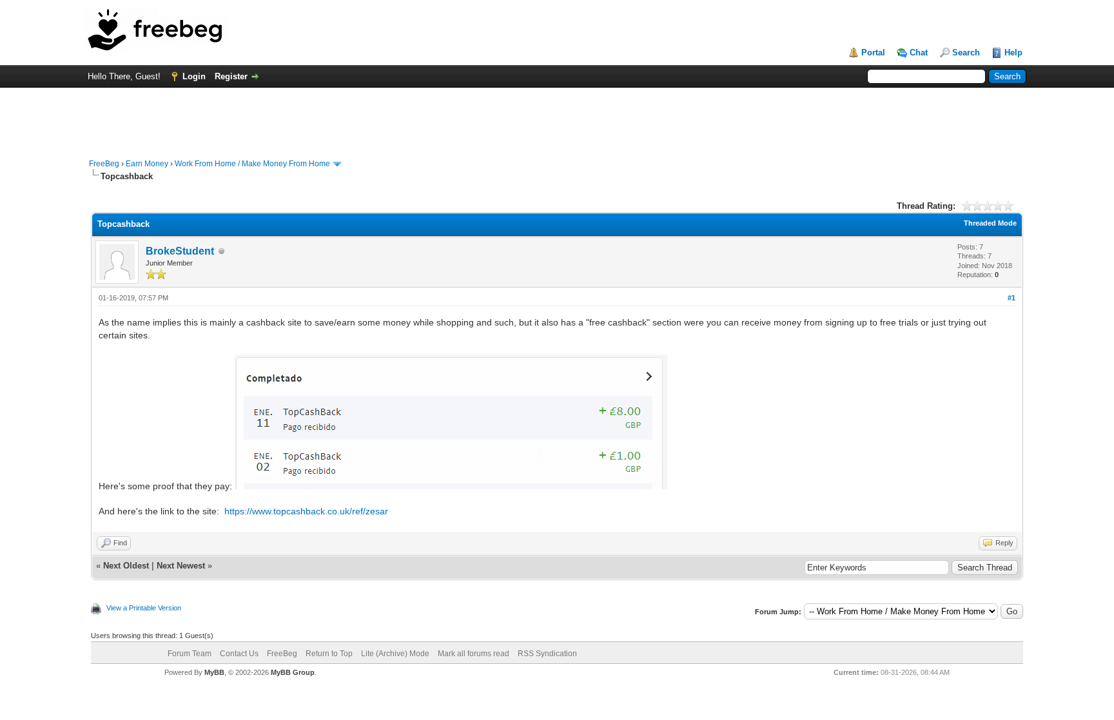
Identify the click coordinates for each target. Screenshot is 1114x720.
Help (1013, 52)
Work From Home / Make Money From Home (252, 163)
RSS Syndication (547, 653)
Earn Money (147, 163)
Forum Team (189, 653)
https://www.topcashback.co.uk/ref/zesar (306, 511)
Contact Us (239, 653)
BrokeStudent (180, 251)
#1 (1011, 298)
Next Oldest (126, 565)
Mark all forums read (473, 653)
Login (194, 76)
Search (966, 52)
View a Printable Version (143, 608)
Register (231, 76)
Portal (873, 52)
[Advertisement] (557, 117)
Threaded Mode (990, 223)
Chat (919, 52)
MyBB (214, 672)
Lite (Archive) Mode (395, 653)
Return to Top (329, 653)
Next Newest (181, 565)
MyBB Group (293, 672)
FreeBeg (104, 163)
